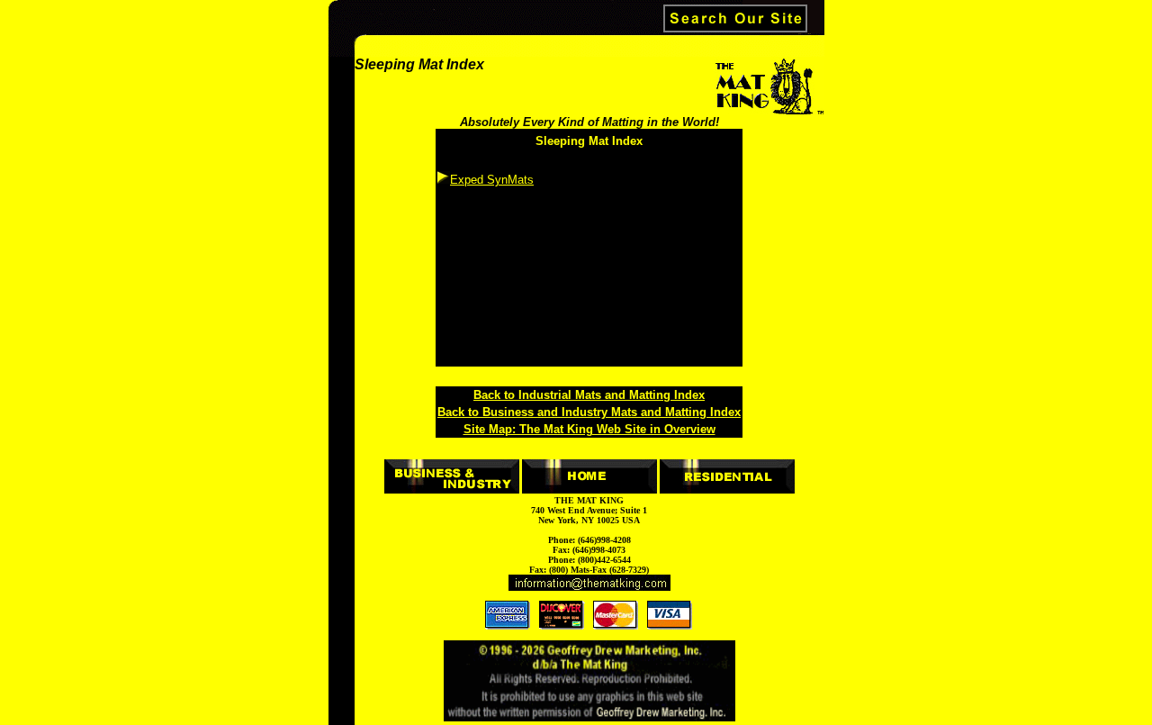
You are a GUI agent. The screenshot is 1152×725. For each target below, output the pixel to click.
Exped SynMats (492, 179)
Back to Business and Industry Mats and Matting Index (589, 412)
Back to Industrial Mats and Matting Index (589, 395)
